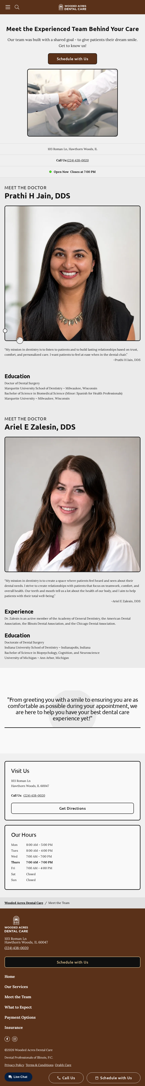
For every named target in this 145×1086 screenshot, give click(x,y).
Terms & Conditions (39, 1065)
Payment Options (20, 1017)
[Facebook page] (7, 1039)
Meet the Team (18, 996)
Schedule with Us (72, 58)
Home (10, 976)
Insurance (14, 1027)
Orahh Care (63, 1065)
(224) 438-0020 (78, 160)
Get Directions (72, 808)
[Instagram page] (14, 1039)
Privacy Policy (14, 1065)
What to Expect (18, 1007)
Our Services (16, 986)
